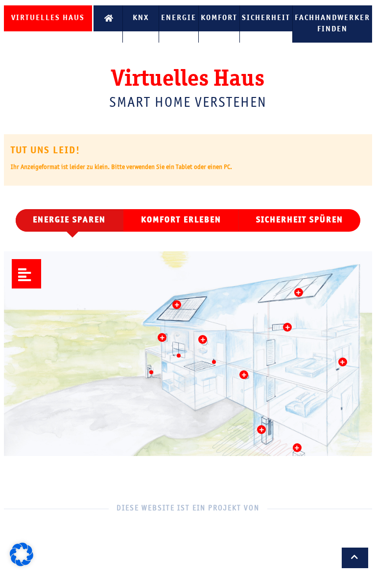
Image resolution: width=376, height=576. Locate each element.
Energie (178, 18)
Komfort (219, 18)
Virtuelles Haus (48, 18)
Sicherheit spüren (299, 220)
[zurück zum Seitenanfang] (355, 558)
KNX (141, 18)
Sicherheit (266, 18)
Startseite (108, 18)
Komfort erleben (181, 220)
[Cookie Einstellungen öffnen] (21, 564)
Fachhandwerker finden (332, 23)
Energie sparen (69, 220)
